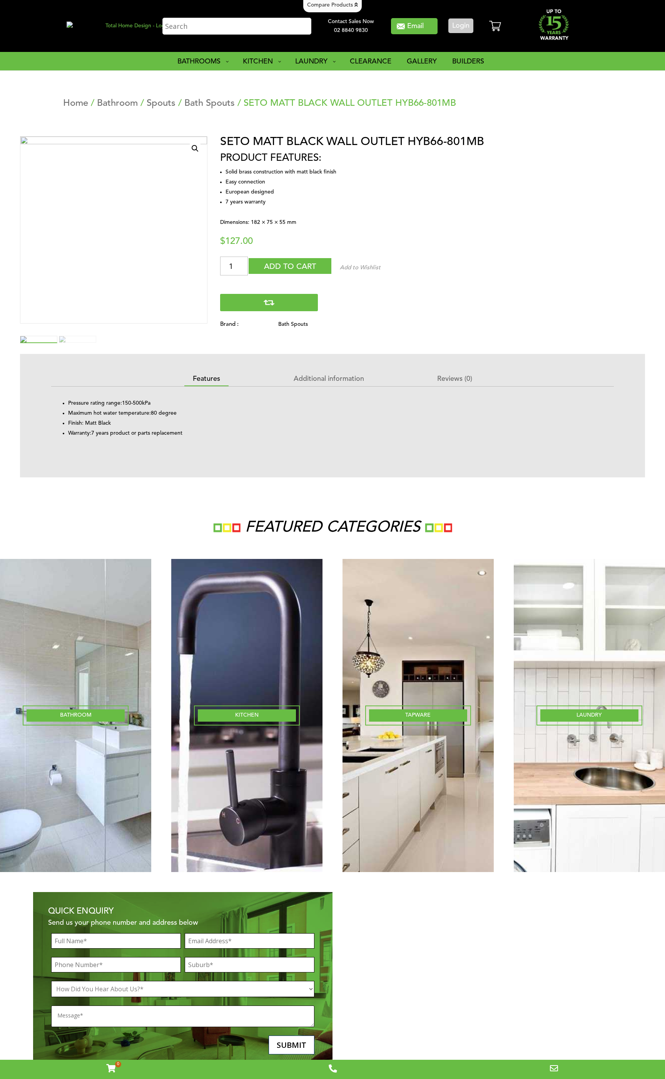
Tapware (418, 715)
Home (75, 103)
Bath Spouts (209, 103)
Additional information (329, 378)
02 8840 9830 (351, 30)
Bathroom (117, 103)
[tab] (206, 379)
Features (206, 378)
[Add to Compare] (269, 302)
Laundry (589, 715)
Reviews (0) (454, 378)
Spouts (161, 103)
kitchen (247, 715)
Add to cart (290, 267)
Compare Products (330, 5)
